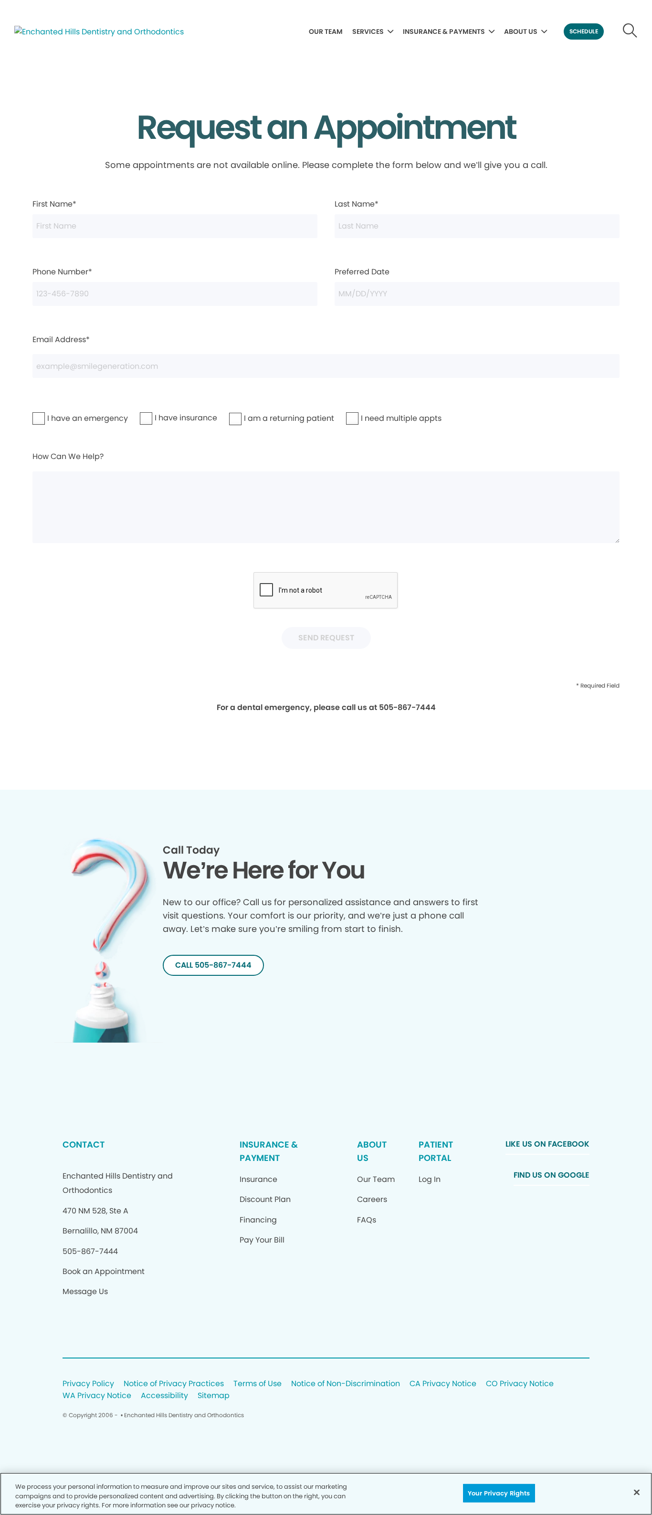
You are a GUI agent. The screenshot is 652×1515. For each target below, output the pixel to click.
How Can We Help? (68, 456)
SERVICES (368, 31)
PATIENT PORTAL (436, 1151)
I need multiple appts (376, 418)
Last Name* (357, 204)
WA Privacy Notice (97, 1396)
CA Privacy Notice (443, 1384)
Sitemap (214, 1396)
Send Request (326, 637)
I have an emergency (63, 418)
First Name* (54, 204)
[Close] (636, 1492)
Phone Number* (62, 271)
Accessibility (164, 1396)
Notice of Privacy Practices (174, 1384)
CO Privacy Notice (520, 1384)
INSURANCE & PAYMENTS (444, 31)
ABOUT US (520, 31)
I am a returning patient (262, 418)
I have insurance (166, 417)
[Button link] (630, 31)
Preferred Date (362, 271)
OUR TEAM (326, 31)
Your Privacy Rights (499, 1492)
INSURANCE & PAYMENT (269, 1151)
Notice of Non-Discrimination (345, 1384)
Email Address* (61, 339)
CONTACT (84, 1144)
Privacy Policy (88, 1384)
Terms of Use (257, 1384)
